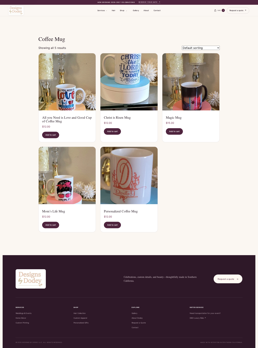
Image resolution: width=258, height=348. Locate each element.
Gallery (136, 10)
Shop (122, 10)
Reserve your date (150, 2)
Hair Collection (80, 313)
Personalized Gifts (81, 323)
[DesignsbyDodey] (16, 10)
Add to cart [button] (50, 135)
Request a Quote (139, 323)
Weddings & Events (23, 313)
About (146, 10)
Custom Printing (22, 323)
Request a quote (238, 10)
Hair (113, 10)
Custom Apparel (80, 318)
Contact (157, 10)
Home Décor (21, 318)
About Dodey (137, 318)
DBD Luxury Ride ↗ (198, 318)
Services (101, 10)
